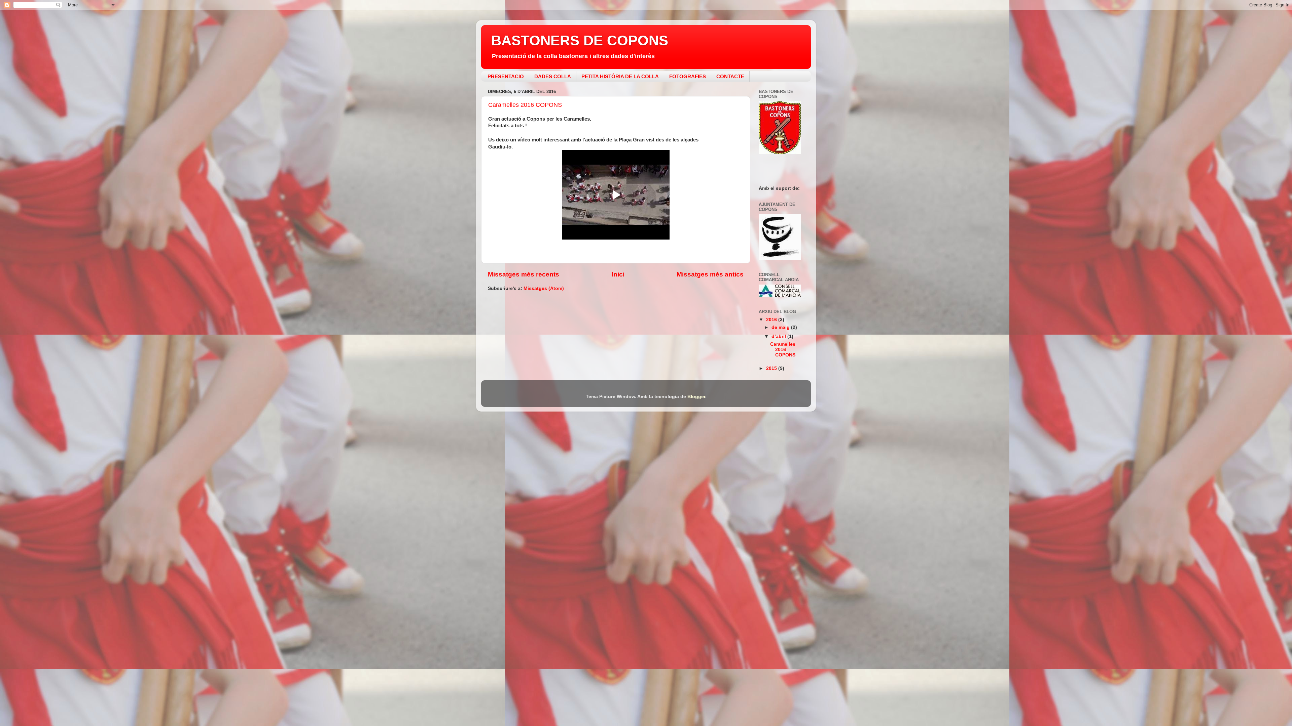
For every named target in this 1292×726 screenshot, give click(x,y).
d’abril (779, 336)
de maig (781, 327)
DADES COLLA (552, 76)
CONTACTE (730, 76)
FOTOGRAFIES (687, 76)
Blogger (696, 396)
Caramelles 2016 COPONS (525, 104)
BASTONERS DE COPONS (579, 40)
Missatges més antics (710, 274)
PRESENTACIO (506, 76)
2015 (772, 368)
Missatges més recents (523, 274)
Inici (618, 274)
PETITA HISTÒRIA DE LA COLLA (620, 76)
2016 (772, 319)
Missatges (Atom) (544, 288)
